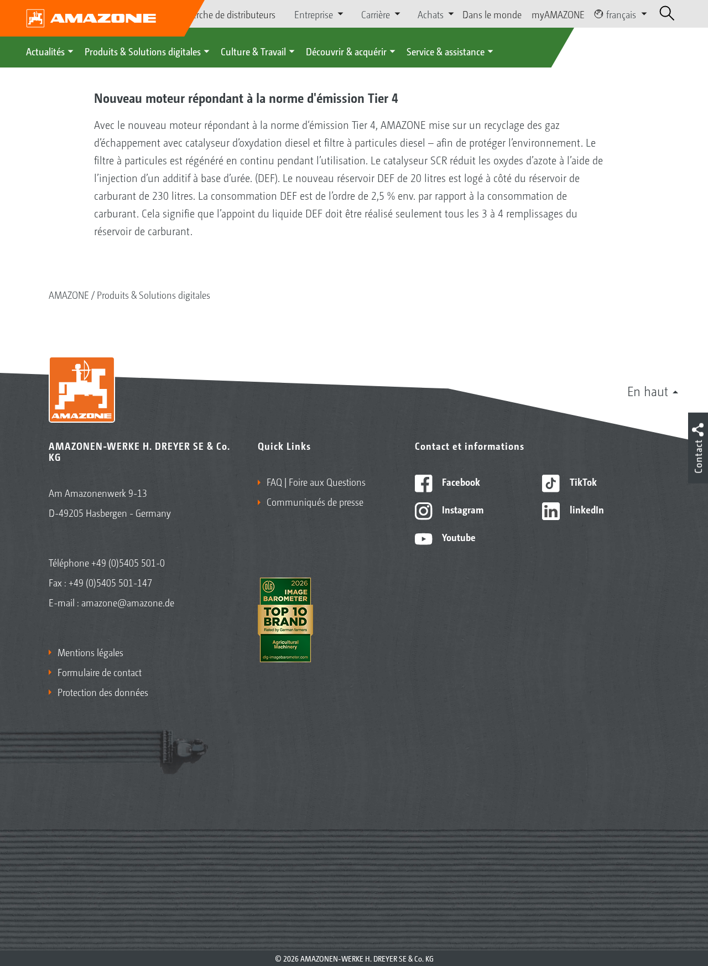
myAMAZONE (558, 14)
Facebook (460, 481)
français (621, 14)
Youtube (458, 537)
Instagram (461, 509)
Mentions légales (90, 652)
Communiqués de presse (315, 501)
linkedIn (586, 509)
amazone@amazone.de (127, 602)
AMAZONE (69, 294)
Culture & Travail (253, 51)
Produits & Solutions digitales (143, 51)
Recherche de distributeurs (224, 14)
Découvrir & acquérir (346, 51)
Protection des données (103, 692)
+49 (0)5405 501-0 (128, 562)
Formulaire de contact (100, 672)
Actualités (45, 51)
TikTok (582, 481)
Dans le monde (492, 14)
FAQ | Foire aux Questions (316, 481)
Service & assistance (446, 51)
